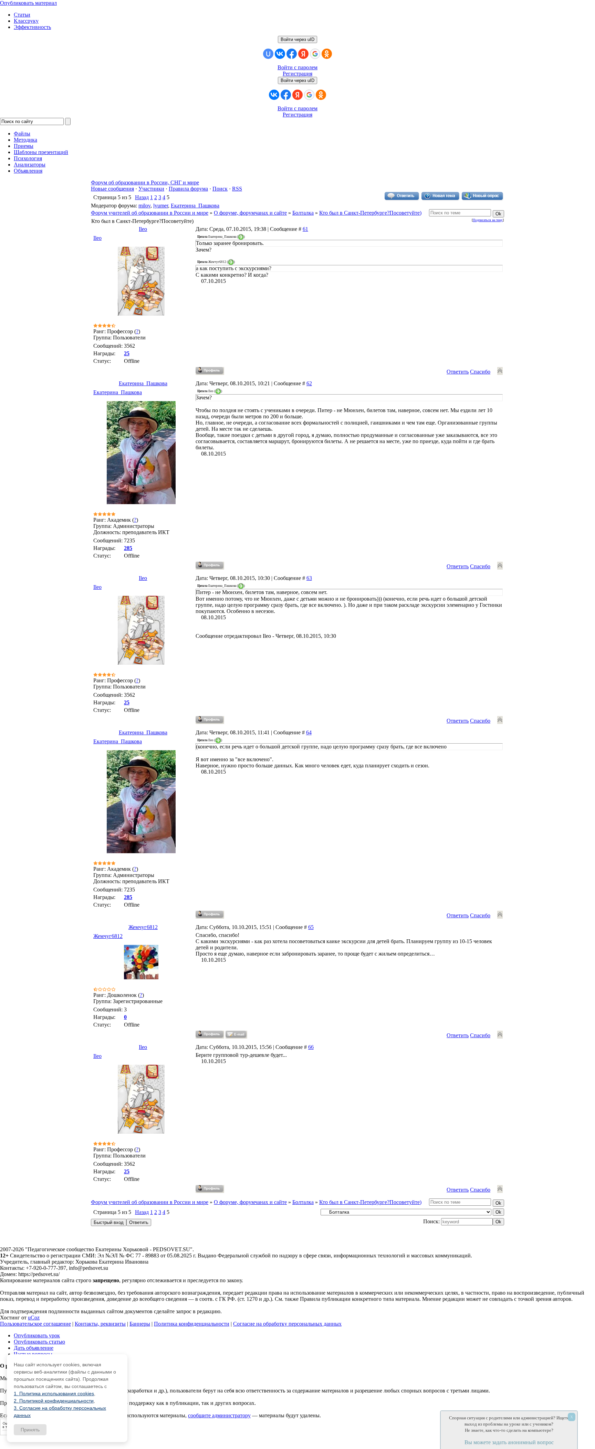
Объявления (28, 171)
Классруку (26, 21)
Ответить (458, 372)
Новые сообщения (112, 189)
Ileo (143, 229)
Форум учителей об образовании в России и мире (149, 213)
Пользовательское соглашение (35, 1324)
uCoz (34, 1317)
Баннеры (139, 1324)
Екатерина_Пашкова (195, 205)
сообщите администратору (219, 1415)
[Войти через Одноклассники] (327, 54)
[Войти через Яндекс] (303, 54)
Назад (142, 197)
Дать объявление (33, 1348)
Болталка (303, 213)
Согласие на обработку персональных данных (287, 1324)
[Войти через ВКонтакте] (280, 54)
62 (309, 383)
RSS (237, 189)
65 (311, 927)
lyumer (160, 205)
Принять (30, 1429)
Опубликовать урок (37, 1335)
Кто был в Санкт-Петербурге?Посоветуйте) (370, 213)
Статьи (22, 15)
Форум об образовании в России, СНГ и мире (145, 182)
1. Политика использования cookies (54, 1393)
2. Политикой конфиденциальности (54, 1401)
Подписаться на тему (488, 220)
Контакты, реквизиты (100, 1324)
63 (309, 578)
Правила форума (188, 189)
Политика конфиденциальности (191, 1324)
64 (309, 732)
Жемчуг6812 (143, 927)
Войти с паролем (297, 67)
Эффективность (32, 27)
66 (311, 1047)
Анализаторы (29, 164)
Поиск (220, 189)
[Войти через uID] (268, 54)
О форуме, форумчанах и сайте (250, 213)
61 (305, 229)
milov (144, 205)
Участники (151, 189)
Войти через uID (297, 39)
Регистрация (297, 73)
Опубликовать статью (39, 1342)
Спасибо (480, 372)
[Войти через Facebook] (291, 54)
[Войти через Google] (315, 54)
